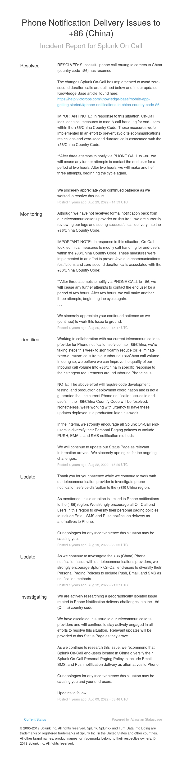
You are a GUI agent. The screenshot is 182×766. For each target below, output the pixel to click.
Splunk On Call (119, 45)
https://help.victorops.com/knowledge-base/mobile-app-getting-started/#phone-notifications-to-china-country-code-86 (108, 101)
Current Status (33, 719)
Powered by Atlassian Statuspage (137, 719)
